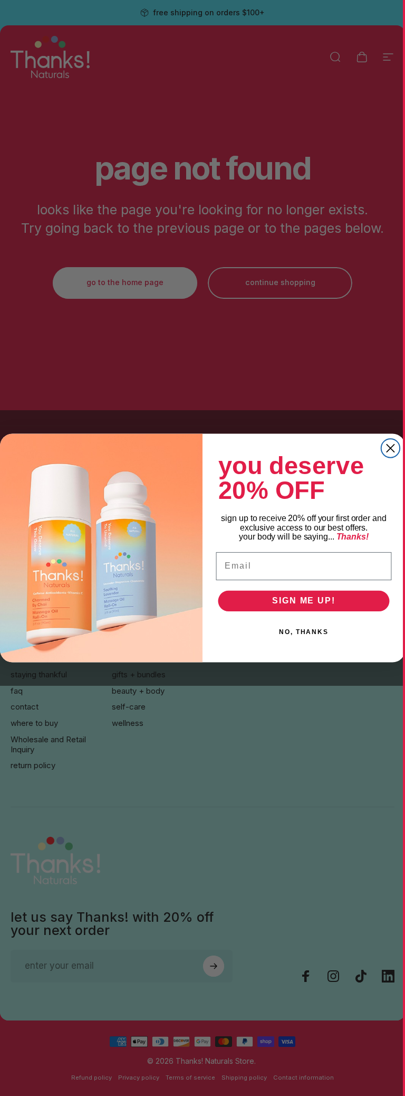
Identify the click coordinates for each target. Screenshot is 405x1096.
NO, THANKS (304, 632)
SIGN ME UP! (303, 601)
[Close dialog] (390, 448)
